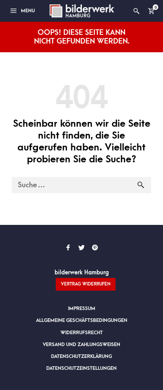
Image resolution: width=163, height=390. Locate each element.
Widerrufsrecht (82, 332)
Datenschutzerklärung (81, 356)
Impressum (81, 308)
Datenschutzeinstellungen (81, 368)
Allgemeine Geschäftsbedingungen (81, 320)
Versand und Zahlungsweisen (81, 344)
